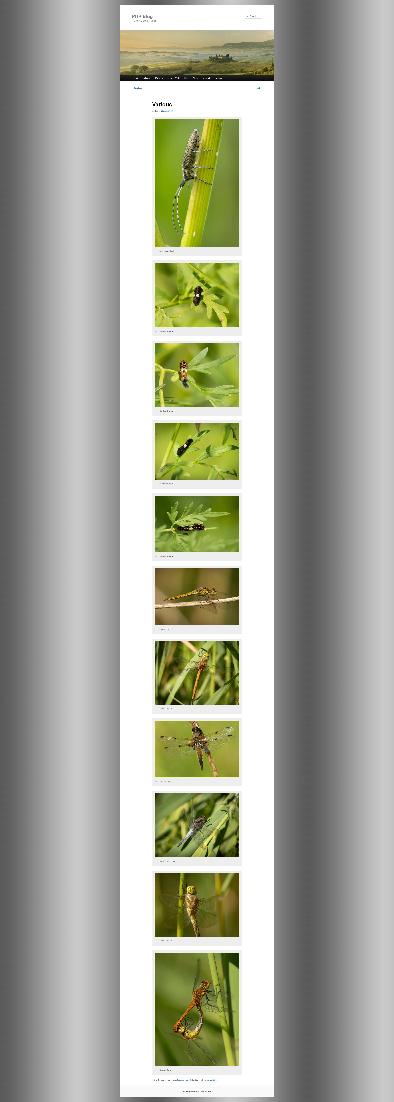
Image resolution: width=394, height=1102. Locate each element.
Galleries (147, 77)
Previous (137, 88)
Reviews (218, 77)
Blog (186, 77)
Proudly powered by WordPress (197, 1091)
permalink (211, 1079)
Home (135, 77)
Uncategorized (179, 1079)
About (195, 77)
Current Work (173, 77)
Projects (159, 77)
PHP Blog (142, 16)
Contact (206, 77)
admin (191, 1079)
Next (259, 88)
